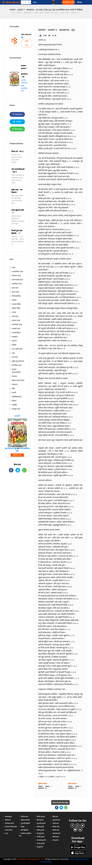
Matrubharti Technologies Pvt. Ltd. (31, 859)
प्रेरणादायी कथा (17, 280)
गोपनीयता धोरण (9, 823)
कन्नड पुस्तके (41, 843)
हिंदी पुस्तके (40, 820)
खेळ (13, 388)
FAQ (6, 833)
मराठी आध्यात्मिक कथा (24, 88)
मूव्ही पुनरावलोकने (18, 361)
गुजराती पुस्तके (41, 823)
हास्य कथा (15, 292)
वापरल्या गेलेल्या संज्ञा (11, 827)
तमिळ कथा (56, 837)
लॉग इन (79, 2)
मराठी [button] (34, 2)
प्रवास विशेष (16, 304)
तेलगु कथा (55, 840)
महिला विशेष (16, 308)
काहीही (14, 405)
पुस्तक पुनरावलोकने (16, 370)
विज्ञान (14, 401)
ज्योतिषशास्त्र (16, 397)
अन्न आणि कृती (17, 349)
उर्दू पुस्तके (40, 847)
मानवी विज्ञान (16, 333)
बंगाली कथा (56, 830)
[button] (29, 2)
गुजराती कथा (56, 820)
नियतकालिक (16, 296)
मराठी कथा (56, 823)
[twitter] (82, 825)
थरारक (14, 376)
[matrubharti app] (53, 2)
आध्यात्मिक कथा (17, 271)
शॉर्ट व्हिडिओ (24, 830)
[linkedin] (80, 829)
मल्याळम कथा (56, 833)
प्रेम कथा (15, 316)
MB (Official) (26, 34)
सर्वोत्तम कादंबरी (25, 820)
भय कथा (15, 357)
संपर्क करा (8, 820)
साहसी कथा (16, 328)
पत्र (13, 353)
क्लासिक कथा (17, 284)
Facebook (18, 114)
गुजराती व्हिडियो (25, 823)
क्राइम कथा (16, 409)
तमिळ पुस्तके (40, 830)
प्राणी (14, 392)
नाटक (14, 312)
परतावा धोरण (9, 830)
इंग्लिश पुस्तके (41, 817)
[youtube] (75, 829)
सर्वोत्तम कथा (24, 817)
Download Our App (60, 802)
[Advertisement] (17, 489)
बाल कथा (15, 288)
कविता (14, 300)
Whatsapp (18, 129)
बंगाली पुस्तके (40, 837)
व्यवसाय (14, 384)
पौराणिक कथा (17, 365)
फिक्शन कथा (16, 275)
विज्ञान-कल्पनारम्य (18, 380)
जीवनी (14, 345)
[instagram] (77, 825)
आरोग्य (14, 341)
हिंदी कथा (55, 817)
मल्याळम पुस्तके (41, 840)
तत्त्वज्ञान (15, 337)
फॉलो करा (26, 43)
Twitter (18, 122)
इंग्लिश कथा (56, 827)
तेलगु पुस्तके (40, 833)
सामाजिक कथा (17, 324)
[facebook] (72, 825)
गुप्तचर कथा (16, 320)
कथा (13, 267)
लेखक (22, 827)
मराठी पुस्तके (40, 827)
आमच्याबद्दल (8, 817)
